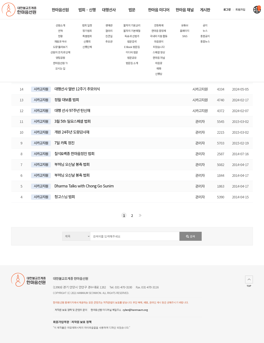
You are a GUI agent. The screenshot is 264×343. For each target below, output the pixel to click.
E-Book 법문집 (132, 47)
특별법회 (87, 36)
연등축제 (158, 25)
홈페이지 (184, 31)
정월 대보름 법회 (66, 99)
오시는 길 (60, 68)
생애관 (108, 25)
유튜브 (184, 25)
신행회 (87, 41)
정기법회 (87, 31)
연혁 (60, 31)
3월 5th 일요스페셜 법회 (72, 121)
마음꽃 (158, 63)
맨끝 (140, 215)
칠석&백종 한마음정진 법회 (74, 153)
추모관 (108, 41)
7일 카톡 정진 (64, 142)
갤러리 (108, 31)
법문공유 (131, 57)
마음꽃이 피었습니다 (159, 44)
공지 (205, 25)
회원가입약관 (61, 322)
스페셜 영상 (159, 52)
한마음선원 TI (60, 63)
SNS (184, 36)
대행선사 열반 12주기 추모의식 (77, 88)
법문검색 (131, 41)
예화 (158, 68)
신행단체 (87, 47)
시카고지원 (41, 89)
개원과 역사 (60, 41)
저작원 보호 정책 (81, 322)
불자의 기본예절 (131, 31)
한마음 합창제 (158, 31)
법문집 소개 (132, 63)
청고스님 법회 (64, 196)
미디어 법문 (132, 52)
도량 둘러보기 (60, 47)
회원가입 (240, 9)
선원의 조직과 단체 (60, 52)
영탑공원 (60, 57)
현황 (60, 36)
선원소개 (60, 25)
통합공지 (205, 36)
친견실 (108, 36)
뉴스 (205, 31)
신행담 (158, 74)
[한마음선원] (20, 9)
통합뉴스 (205, 41)
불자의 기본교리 (131, 25)
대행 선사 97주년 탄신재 (72, 110)
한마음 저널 (159, 57)
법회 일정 (87, 25)
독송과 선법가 (132, 36)
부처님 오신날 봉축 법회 (71, 164)
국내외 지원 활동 (158, 36)
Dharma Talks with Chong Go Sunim (84, 185)
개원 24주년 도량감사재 (71, 132)
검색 (192, 236)
